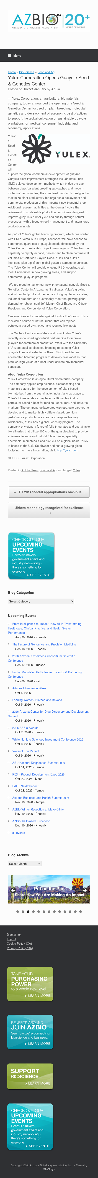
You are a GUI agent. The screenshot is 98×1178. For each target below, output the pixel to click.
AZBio (55, 89)
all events (18, 832)
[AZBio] (49, 21)
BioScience (26, 72)
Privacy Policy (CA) (20, 948)
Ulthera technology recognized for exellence (49, 510)
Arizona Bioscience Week (29, 688)
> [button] (84, 890)
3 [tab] (28, 911)
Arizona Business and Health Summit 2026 (40, 797)
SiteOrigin (49, 1169)
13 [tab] (80, 911)
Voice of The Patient (25, 751)
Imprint (11, 939)
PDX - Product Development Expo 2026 (38, 774)
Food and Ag (46, 72)
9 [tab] (59, 911)
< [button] (13, 890)
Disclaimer (14, 934)
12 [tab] (75, 911)
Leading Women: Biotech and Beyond (37, 700)
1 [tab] (17, 911)
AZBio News (29, 470)
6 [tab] (44, 911)
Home (12, 72)
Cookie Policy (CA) (19, 943)
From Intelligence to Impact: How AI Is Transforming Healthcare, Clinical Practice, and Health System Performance (44, 628)
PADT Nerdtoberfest (25, 786)
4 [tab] (33, 911)
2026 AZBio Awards (25, 727)
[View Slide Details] (49, 889)
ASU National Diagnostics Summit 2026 (38, 762)
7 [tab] (49, 911)
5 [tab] (38, 911)
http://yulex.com (67, 450)
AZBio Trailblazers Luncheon (31, 821)
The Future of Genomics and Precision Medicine (44, 644)
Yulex (76, 470)
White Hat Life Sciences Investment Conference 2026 (47, 739)
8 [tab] (54, 911)
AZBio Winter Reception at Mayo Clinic (38, 809)
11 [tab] (70, 911)
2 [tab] (23, 911)
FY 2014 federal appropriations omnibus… (49, 492)
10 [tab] (65, 911)
